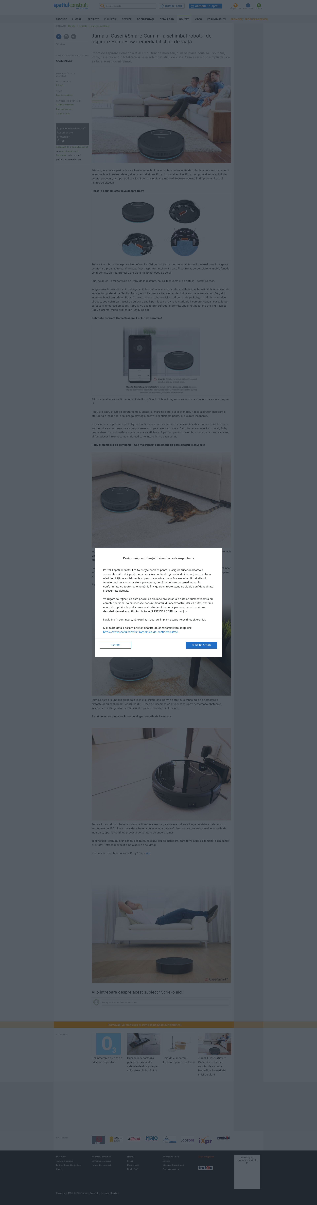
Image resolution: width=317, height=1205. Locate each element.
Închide (115, 645)
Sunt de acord (201, 645)
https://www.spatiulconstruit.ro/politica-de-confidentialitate (140, 632)
